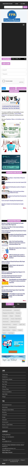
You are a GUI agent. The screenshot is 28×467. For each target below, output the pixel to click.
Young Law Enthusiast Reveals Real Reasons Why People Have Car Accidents (13, 262)
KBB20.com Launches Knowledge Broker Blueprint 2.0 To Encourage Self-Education (13, 272)
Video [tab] (18, 304)
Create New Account (7, 3)
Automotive (16, 310)
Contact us (4, 377)
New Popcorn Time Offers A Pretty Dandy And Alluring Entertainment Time (12, 227)
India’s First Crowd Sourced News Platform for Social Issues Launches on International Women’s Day (17, 242)
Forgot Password (21, 88)
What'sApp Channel (7, 452)
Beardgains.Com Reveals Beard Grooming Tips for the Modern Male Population (17, 235)
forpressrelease (15, 460)
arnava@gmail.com (6, 441)
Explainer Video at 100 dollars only (15, 119)
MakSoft (3, 463)
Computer (5, 316)
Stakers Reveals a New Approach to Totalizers (16, 265)
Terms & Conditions (6, 391)
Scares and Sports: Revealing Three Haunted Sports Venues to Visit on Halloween (14, 231)
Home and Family (7, 324)
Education (17, 316)
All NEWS (23, 3)
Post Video (4, 382)
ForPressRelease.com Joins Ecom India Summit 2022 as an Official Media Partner (17, 295)
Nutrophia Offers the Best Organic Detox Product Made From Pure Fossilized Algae (13, 290)
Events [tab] (14, 306)
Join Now (12, 88)
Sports (4, 333)
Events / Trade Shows (16, 318)
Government (5, 321)
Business (18, 313)
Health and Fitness (15, 321)
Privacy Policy (5, 389)
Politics (14, 330)
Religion (20, 330)
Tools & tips (5, 374)
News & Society (6, 330)
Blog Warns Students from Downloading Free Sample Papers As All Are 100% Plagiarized (12, 223)
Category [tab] (9, 304)
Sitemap (4, 386)
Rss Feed (4, 384)
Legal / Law (21, 324)
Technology (10, 333)
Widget (4, 396)
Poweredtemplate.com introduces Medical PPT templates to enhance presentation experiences (17, 281)
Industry (15, 324)
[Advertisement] (14, 41)
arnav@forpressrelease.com (9, 448)
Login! (16, 3)
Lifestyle (5, 327)
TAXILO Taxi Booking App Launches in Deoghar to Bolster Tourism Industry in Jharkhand (17, 256)
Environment (5, 318)
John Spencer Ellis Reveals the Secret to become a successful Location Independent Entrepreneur (12, 276)
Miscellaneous (12, 327)
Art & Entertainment (7, 310)
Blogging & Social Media (8, 313)
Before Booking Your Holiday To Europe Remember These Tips (13, 286)
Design (11, 316)
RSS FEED (4, 394)
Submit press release (7, 379)
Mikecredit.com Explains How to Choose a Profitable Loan (17, 248)
